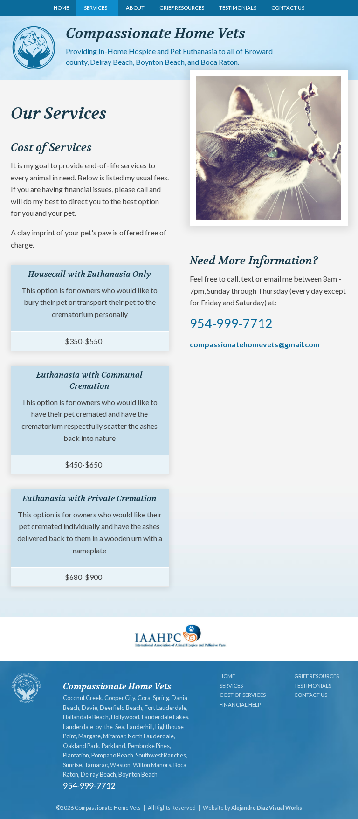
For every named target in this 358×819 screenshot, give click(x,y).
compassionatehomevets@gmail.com (255, 344)
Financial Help (240, 705)
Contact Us (287, 8)
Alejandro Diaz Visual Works (266, 808)
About (135, 8)
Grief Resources (181, 8)
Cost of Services (243, 695)
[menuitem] (61, 8)
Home (61, 8)
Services (95, 8)
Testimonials (237, 8)
